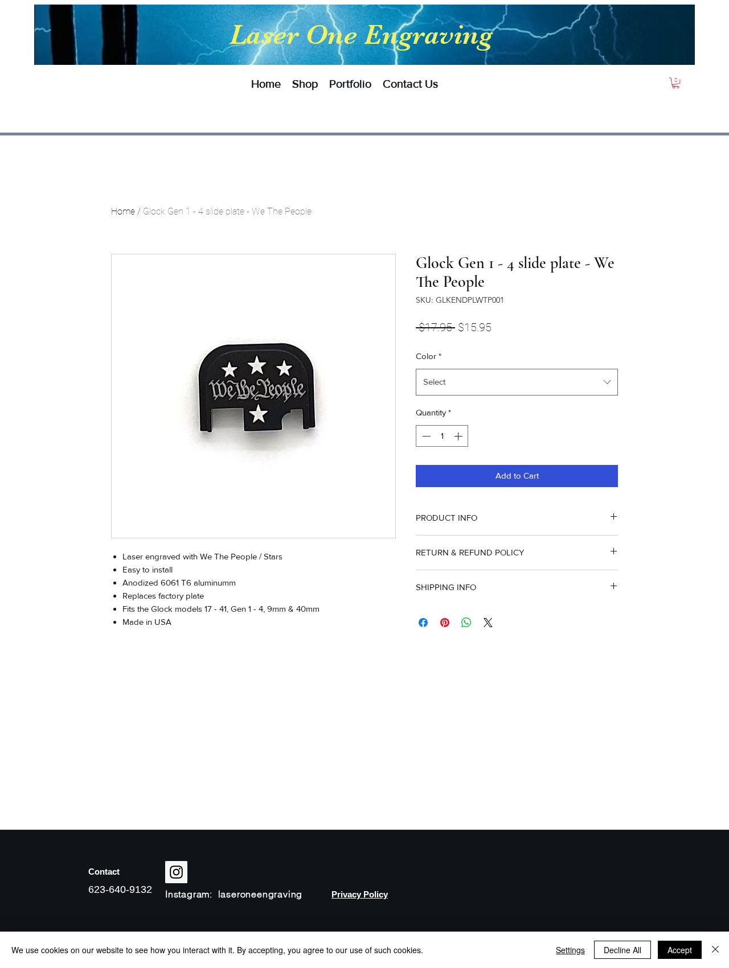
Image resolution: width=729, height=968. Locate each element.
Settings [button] (570, 949)
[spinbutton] (442, 436)
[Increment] (459, 436)
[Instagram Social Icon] (176, 872)
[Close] (715, 950)
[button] (304, 84)
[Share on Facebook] (423, 622)
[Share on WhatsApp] (466, 622)
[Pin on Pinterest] (445, 622)
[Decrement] (425, 436)
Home (123, 211)
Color (428, 356)
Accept (679, 949)
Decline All (622, 949)
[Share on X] (488, 622)
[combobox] (517, 382)
